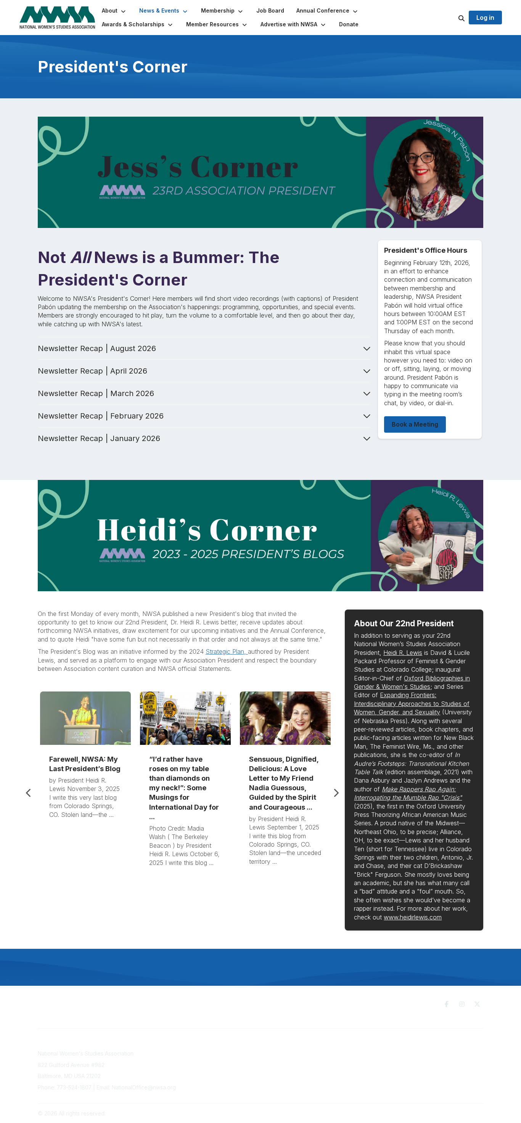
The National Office (416, 1061)
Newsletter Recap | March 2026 (96, 393)
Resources (307, 1051)
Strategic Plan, (227, 651)
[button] (114, 11)
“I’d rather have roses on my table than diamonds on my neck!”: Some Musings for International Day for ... (184, 788)
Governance (408, 1053)
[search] (452, 17)
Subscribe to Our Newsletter (230, 1053)
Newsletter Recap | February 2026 (101, 415)
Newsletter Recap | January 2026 (99, 438)
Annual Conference (219, 1061)
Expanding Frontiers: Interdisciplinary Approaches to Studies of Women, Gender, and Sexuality (412, 703)
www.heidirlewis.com (413, 917)
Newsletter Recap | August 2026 (97, 348)
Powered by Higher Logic (450, 1113)
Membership (210, 1068)
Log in (485, 17)
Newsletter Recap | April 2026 (92, 370)
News (301, 1066)
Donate (303, 1059)
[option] (85, 788)
